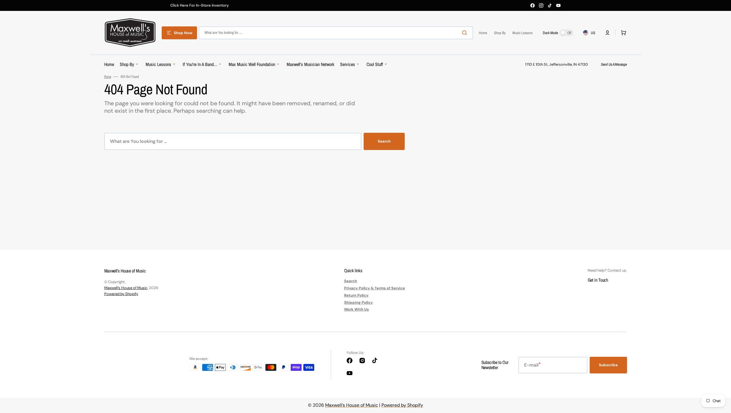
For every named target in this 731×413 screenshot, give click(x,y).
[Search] (465, 32)
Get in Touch (598, 280)
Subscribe (608, 365)
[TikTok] (549, 5)
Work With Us (356, 309)
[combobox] (336, 32)
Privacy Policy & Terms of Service (374, 288)
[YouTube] (558, 5)
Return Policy (356, 295)
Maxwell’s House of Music (125, 287)
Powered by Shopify (121, 293)
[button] (607, 32)
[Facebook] (532, 5)
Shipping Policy (358, 302)
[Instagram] (541, 5)
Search (384, 141)
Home (107, 76)
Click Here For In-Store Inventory (199, 5)
